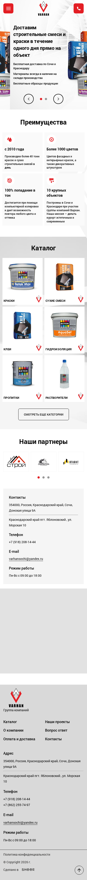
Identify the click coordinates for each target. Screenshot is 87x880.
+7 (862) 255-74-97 (16, 805)
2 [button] (46, 99)
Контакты (53, 738)
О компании (13, 730)
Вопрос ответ (56, 730)
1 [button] (41, 99)
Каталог (10, 721)
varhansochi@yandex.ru (26, 559)
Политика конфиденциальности (26, 854)
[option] (43, 55)
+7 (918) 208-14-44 (22, 542)
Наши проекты (57, 721)
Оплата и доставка (19, 738)
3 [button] (48, 477)
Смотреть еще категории (43, 414)
